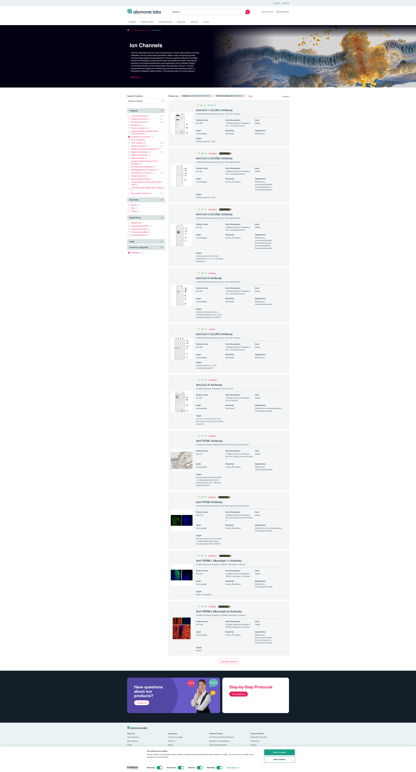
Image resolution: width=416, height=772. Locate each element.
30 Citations (212, 209)
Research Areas (147, 22)
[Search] (247, 12)
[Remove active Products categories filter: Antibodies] (244, 96)
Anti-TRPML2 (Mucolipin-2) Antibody (219, 611)
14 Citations (212, 153)
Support (253, 745)
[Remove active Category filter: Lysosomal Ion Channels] (212, 96)
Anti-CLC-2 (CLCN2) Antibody (214, 158)
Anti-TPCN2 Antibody (209, 502)
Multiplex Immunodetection (219, 741)
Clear (250, 96)
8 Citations (212, 497)
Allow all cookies (279, 752)
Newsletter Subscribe (258, 737)
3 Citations (212, 436)
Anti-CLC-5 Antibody (209, 278)
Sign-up (286, 3)
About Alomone (133, 737)
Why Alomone (132, 741)
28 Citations (212, 555)
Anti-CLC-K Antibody (209, 385)
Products (132, 22)
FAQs (129, 745)
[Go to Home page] (144, 12)
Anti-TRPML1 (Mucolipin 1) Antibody (219, 560)
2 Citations (212, 273)
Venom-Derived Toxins (218, 745)
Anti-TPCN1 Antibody (209, 441)
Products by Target (175, 737)
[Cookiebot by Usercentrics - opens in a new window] (132, 767)
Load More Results (228, 661)
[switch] (181, 767)
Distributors (254, 741)
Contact (206, 22)
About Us (194, 22)
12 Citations (212, 380)
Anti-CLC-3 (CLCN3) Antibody (214, 214)
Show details (232, 768)
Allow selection (279, 759)
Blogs (170, 745)
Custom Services (165, 22)
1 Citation (211, 329)
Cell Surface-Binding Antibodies (221, 737)
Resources (181, 22)
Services (171, 741)
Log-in (277, 3)
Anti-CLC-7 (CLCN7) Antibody (214, 334)
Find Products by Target (140, 30)
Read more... (136, 76)
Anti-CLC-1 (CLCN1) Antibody (214, 110)
